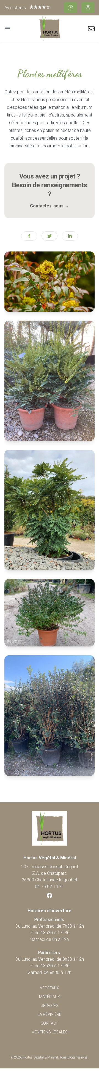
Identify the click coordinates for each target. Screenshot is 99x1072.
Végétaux (49, 988)
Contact (49, 1023)
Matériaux (49, 997)
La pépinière (49, 1014)
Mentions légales (49, 1032)
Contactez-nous (49, 206)
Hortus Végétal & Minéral (40, 1057)
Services (49, 1005)
